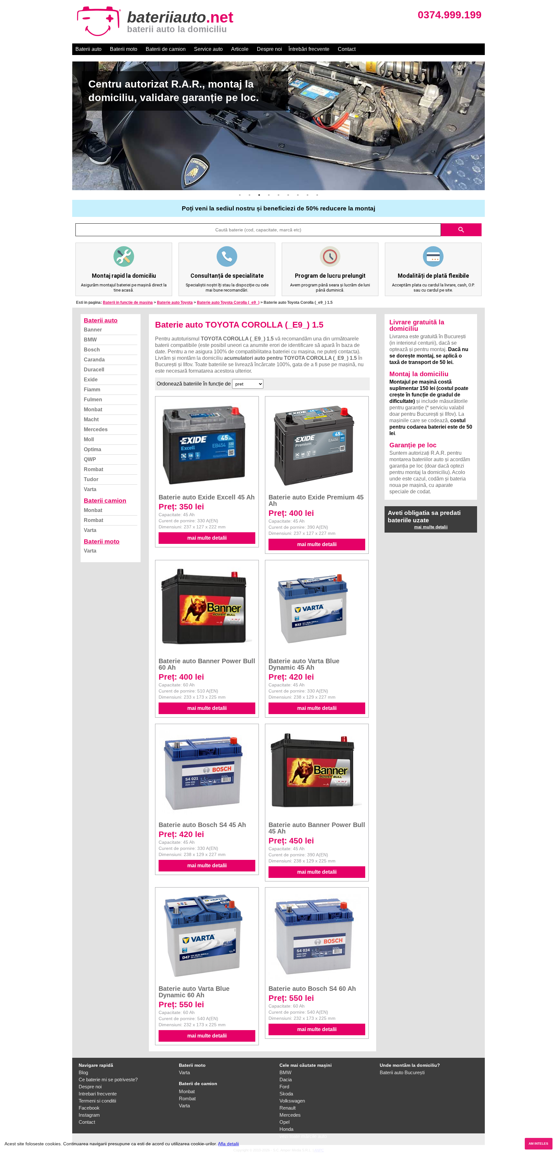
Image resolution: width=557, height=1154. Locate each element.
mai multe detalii (207, 538)
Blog (83, 1072)
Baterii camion (105, 501)
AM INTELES (538, 1143)
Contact (347, 49)
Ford (284, 1086)
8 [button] (307, 195)
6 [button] (288, 195)
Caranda (94, 359)
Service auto (208, 49)
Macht (91, 419)
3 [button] (259, 195)
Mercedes (96, 429)
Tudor (91, 479)
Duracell (94, 369)
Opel (284, 1122)
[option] (278, 125)
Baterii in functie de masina (128, 302)
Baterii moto (123, 49)
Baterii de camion (166, 49)
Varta (90, 489)
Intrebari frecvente (98, 1093)
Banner (93, 329)
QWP (90, 459)
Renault (287, 1108)
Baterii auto (88, 49)
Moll (89, 439)
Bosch (92, 349)
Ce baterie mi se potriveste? (108, 1079)
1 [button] (240, 195)
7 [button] (298, 195)
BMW (90, 339)
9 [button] (317, 195)
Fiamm (92, 389)
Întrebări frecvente (308, 49)
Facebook (89, 1108)
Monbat (93, 409)
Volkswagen (292, 1100)
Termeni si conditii (97, 1100)
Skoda (286, 1093)
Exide (91, 379)
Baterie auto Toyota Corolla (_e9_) (228, 302)
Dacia (285, 1079)
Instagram (89, 1115)
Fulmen (93, 399)
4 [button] (269, 195)
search (461, 230)
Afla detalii (228, 1143)
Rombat (93, 469)
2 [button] (249, 195)
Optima (92, 449)
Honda (286, 1129)
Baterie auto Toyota (175, 302)
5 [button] (278, 195)
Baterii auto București (402, 1072)
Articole (240, 49)
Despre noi (269, 49)
